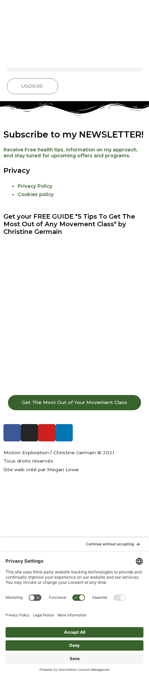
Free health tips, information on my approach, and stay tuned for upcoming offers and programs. (71, 152)
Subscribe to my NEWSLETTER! (73, 134)
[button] (74, 69)
